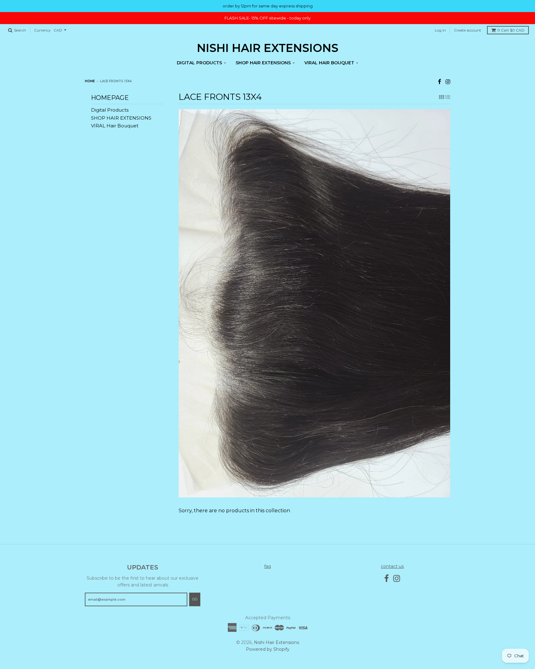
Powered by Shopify (267, 649)
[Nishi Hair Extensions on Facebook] (439, 81)
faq (267, 566)
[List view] (447, 97)
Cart (510, 30)
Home (90, 81)
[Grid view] (441, 97)
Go (194, 599)
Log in (440, 30)
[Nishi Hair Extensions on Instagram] (448, 81)
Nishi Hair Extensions (267, 47)
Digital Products (199, 63)
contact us (392, 566)
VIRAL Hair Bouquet (329, 63)
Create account (467, 30)
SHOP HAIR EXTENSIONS (263, 63)
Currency (42, 30)
